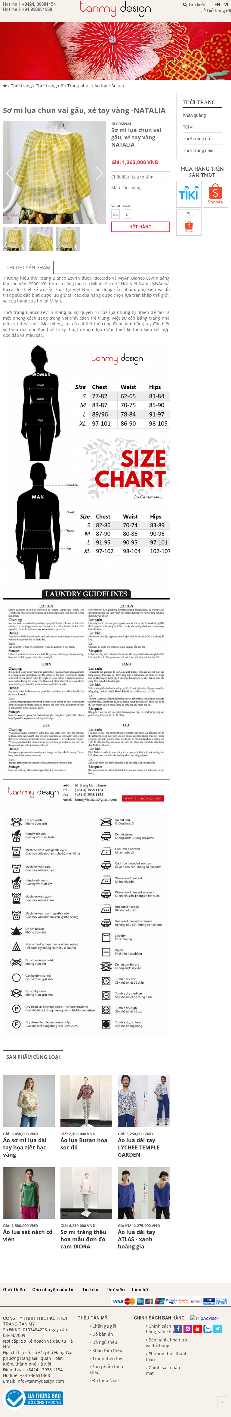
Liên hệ (140, 1289)
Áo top (100, 85)
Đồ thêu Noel (105, 1380)
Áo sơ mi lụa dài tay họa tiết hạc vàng (25, 1147)
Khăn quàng (194, 115)
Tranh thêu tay (107, 1358)
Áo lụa (117, 85)
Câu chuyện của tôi (53, 1289)
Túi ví (188, 126)
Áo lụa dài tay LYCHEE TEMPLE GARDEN (139, 1147)
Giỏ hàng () (219, 10)
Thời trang (21, 85)
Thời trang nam (198, 150)
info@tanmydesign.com (40, 1381)
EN (217, 4)
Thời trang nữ (49, 85)
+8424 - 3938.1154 (44, 1369)
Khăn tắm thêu (107, 1350)
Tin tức (90, 1289)
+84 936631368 (37, 9)
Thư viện (115, 1289)
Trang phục (79, 85)
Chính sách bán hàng (159, 1317)
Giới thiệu (14, 1289)
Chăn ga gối (104, 1326)
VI (226, 4)
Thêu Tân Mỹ (92, 1317)
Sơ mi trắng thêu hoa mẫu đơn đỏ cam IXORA (83, 1239)
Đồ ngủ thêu (104, 1342)
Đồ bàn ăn (102, 1334)
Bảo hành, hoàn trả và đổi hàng (166, 1342)
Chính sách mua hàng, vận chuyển (163, 1329)
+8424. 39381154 (39, 4)
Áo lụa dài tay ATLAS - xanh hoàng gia (136, 1239)
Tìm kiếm (197, 4)
